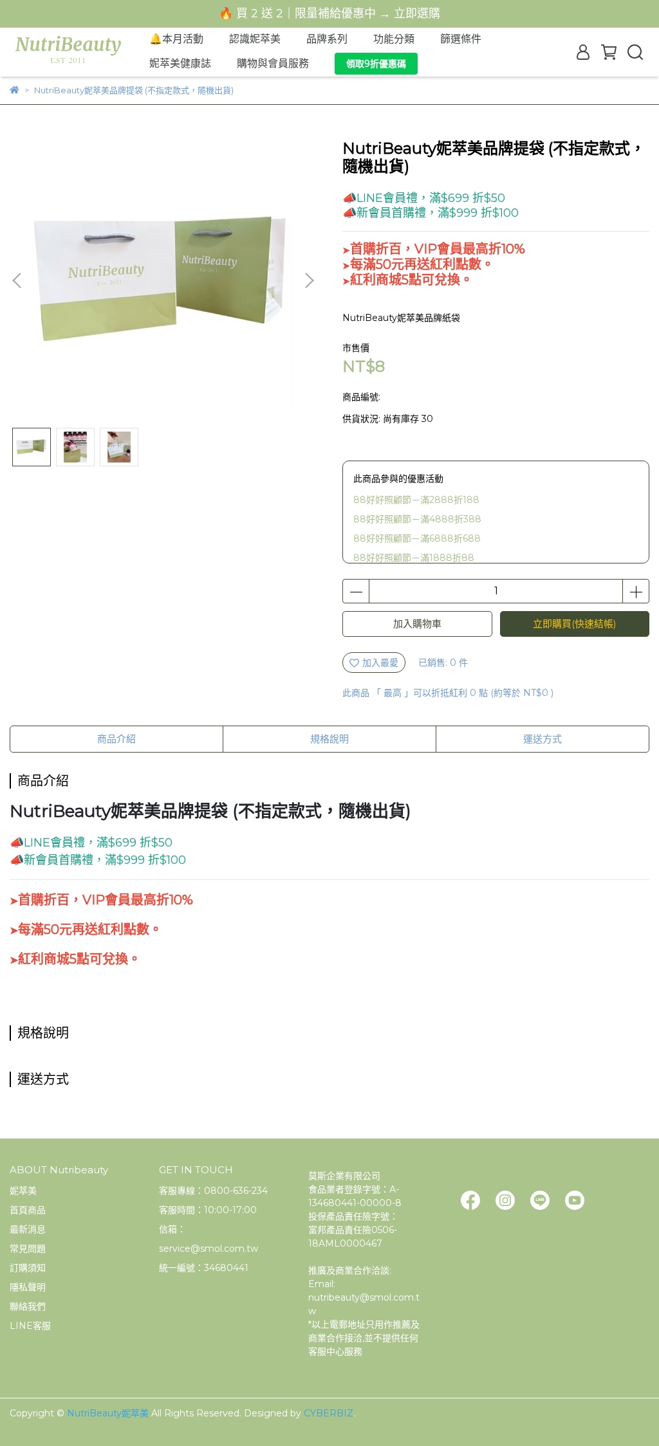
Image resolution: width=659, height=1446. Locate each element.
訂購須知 (28, 1268)
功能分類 (393, 39)
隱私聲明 (28, 1287)
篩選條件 (460, 39)
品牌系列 (327, 39)
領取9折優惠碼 (376, 63)
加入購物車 (417, 624)
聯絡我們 (28, 1306)
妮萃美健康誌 (180, 63)
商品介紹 (116, 739)
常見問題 (28, 1248)
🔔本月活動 (176, 39)
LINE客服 (30, 1326)
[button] (309, 280)
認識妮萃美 (255, 39)
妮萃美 (23, 1190)
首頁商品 (28, 1210)
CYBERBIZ (328, 1413)
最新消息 (28, 1229)
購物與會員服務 (273, 63)
